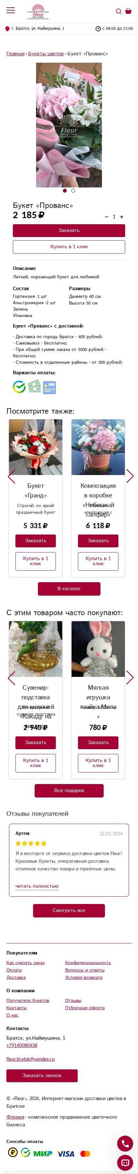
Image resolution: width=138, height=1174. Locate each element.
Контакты (16, 1008)
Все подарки (69, 790)
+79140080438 (21, 1045)
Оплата (14, 970)
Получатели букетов (27, 1000)
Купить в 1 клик (69, 246)
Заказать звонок (42, 1075)
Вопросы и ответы (85, 970)
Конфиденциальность (88, 963)
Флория (15, 1117)
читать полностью (36, 886)
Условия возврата (83, 977)
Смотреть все (69, 910)
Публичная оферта (85, 1008)
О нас (12, 1015)
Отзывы (73, 1000)
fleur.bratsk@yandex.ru (30, 1059)
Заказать (69, 230)
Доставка (16, 977)
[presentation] (11, 476)
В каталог (69, 588)
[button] (65, 191)
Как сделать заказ (25, 963)
